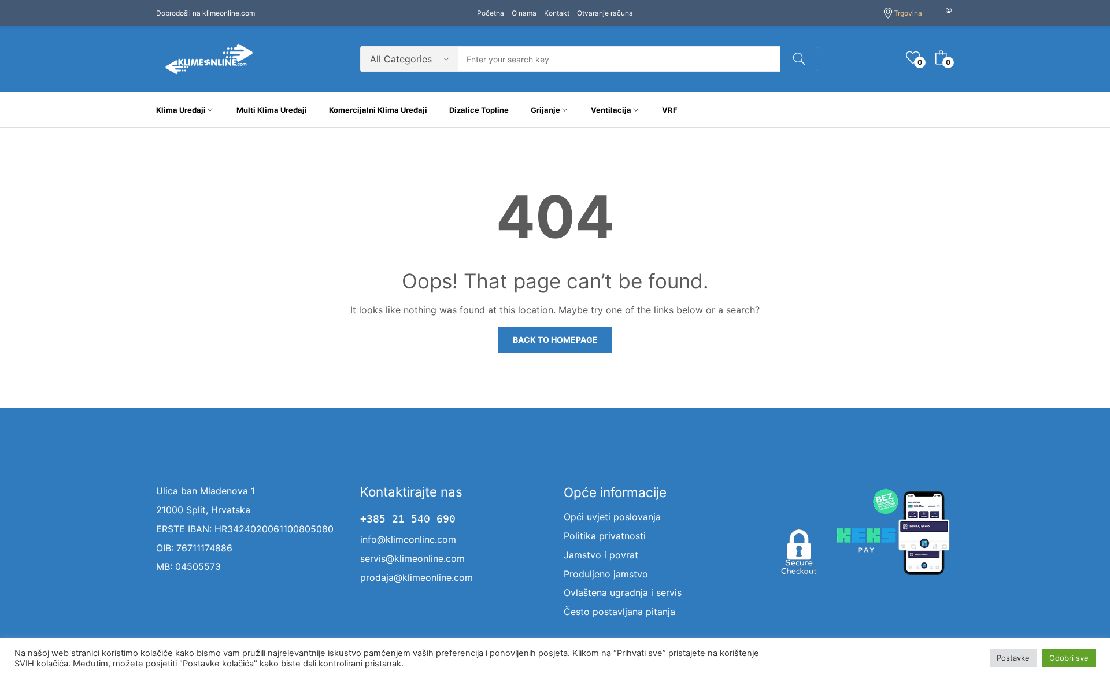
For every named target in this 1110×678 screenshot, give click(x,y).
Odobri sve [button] (1069, 657)
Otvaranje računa (605, 13)
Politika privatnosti (605, 536)
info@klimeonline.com (408, 539)
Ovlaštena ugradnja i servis (623, 592)
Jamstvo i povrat (601, 555)
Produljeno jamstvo (606, 574)
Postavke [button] (1013, 657)
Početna (490, 13)
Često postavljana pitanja (619, 611)
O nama (524, 13)
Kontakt (556, 13)
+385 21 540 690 (408, 519)
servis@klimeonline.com (412, 558)
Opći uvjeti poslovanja (612, 517)
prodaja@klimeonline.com (416, 577)
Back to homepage (555, 339)
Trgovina (908, 13)
